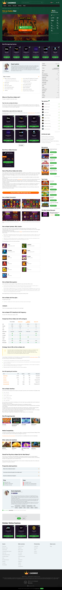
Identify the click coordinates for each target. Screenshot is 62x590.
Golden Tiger (52, 165)
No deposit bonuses (5, 559)
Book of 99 (36, 321)
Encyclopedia (4, 564)
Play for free (53, 152)
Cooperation (36, 546)
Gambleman (51, 186)
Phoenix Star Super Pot (53, 170)
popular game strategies (34, 357)
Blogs (51, 546)
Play (6, 57)
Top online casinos (5, 556)
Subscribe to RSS (31, 585)
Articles (19, 5)
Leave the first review (54, 12)
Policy (35, 549)
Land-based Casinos (21, 556)
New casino (4, 546)
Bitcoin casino (20, 549)
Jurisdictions (20, 559)
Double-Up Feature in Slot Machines (48, 136)
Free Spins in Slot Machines (46, 142)
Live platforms (20, 566)
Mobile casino (20, 551)
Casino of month (21, 546)
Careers (35, 551)
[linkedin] (11, 493)
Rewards (3, 561)
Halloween (4, 379)
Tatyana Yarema (11, 510)
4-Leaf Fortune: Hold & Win (54, 202)
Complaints (20, 554)
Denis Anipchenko (6, 71)
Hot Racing (51, 154)
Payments (20, 547)
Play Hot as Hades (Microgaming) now (21, 192)
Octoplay (51, 203)
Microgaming (4, 425)
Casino (5, 5)
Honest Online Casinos (6, 554)
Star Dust (4, 377)
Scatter (21, 231)
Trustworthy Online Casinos (6, 551)
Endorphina (51, 182)
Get (8, 162)
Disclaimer (36, 547)
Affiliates (35, 553)
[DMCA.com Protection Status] (30, 583)
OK (41, 588)
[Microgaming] (58, 66)
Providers (4, 563)
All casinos (21, 145)
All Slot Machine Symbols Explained (47, 139)
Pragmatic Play (33, 449)
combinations (20, 179)
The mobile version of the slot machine (8, 435)
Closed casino (4, 549)
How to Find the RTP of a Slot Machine (48, 138)
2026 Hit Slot (52, 197)
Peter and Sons (4, 449)
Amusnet (23, 450)
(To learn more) (37, 588)
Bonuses (14, 5)
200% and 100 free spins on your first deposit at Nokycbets (54, 213)
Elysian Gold (20, 321)
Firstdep (4, 156)
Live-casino (20, 553)
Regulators (20, 561)
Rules (3, 558)
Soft (19, 558)
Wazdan (13, 449)
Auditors (19, 563)
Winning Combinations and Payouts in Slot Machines (50, 140)
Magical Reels (5, 375)
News (24, 5)
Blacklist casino (5, 547)
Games (9, 5)
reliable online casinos (31, 112)
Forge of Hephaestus (28, 322)
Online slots (4, 553)
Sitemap (19, 564)
